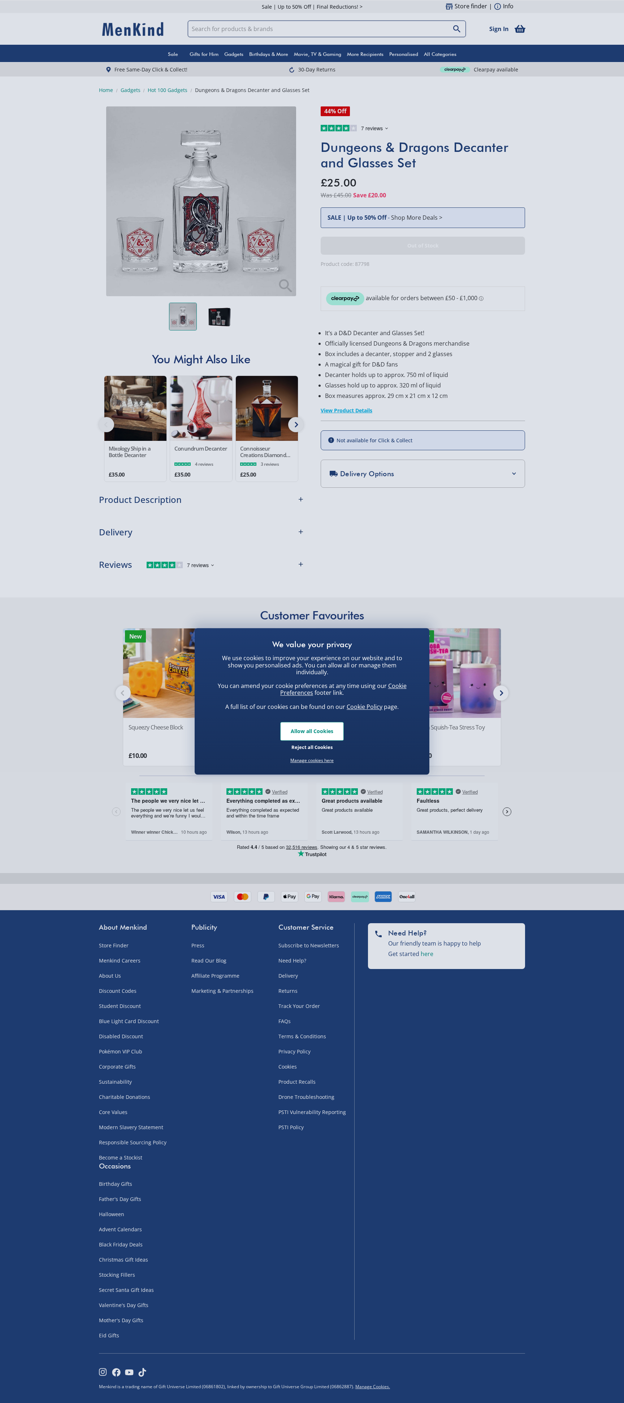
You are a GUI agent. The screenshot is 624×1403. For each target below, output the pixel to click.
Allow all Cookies (312, 731)
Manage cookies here (312, 760)
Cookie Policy (364, 707)
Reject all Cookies (312, 747)
